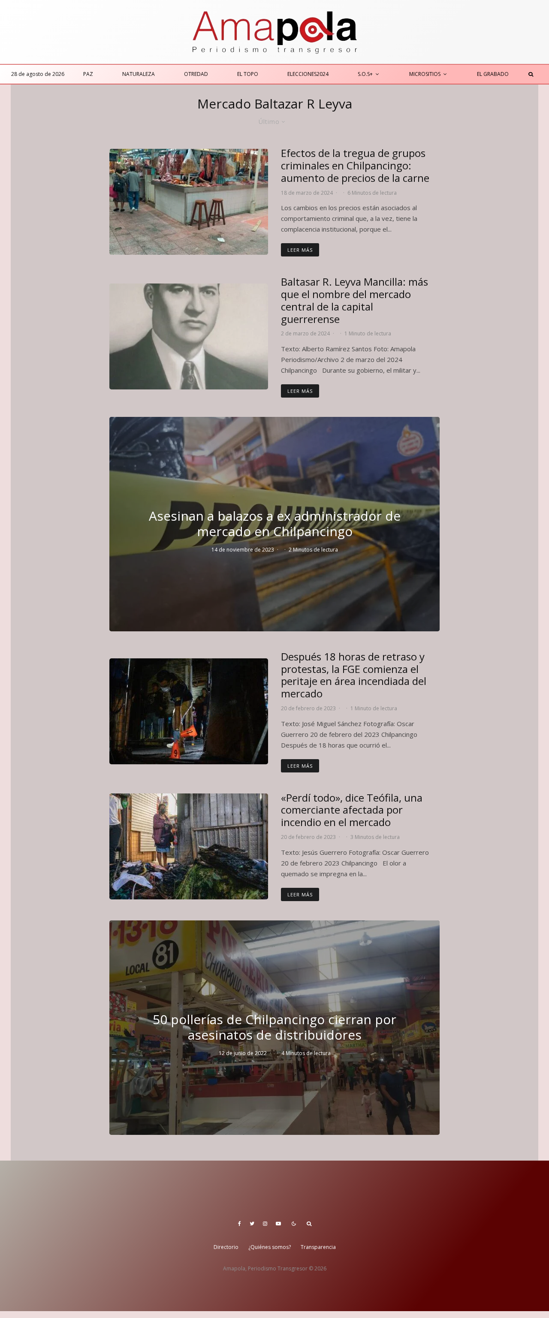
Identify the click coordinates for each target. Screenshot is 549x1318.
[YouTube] (278, 1223)
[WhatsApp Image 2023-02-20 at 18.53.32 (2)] (188, 846)
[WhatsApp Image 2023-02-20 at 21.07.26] (188, 711)
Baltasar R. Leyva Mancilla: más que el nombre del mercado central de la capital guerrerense (354, 300)
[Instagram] (265, 1223)
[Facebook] (239, 1223)
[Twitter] (252, 1223)
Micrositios (424, 74)
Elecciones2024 (308, 74)
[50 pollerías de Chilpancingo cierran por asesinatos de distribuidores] (274, 1027)
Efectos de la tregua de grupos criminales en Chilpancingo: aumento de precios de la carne (355, 165)
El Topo (247, 74)
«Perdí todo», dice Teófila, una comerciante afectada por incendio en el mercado (351, 810)
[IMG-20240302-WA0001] (188, 336)
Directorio (226, 1247)
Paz (88, 74)
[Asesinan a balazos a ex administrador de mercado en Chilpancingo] (274, 524)
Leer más (300, 250)
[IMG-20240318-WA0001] (188, 202)
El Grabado (493, 74)
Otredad (196, 74)
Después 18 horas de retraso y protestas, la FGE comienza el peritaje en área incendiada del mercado (353, 675)
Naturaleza (138, 74)
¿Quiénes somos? (269, 1247)
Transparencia (318, 1247)
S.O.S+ (365, 74)
